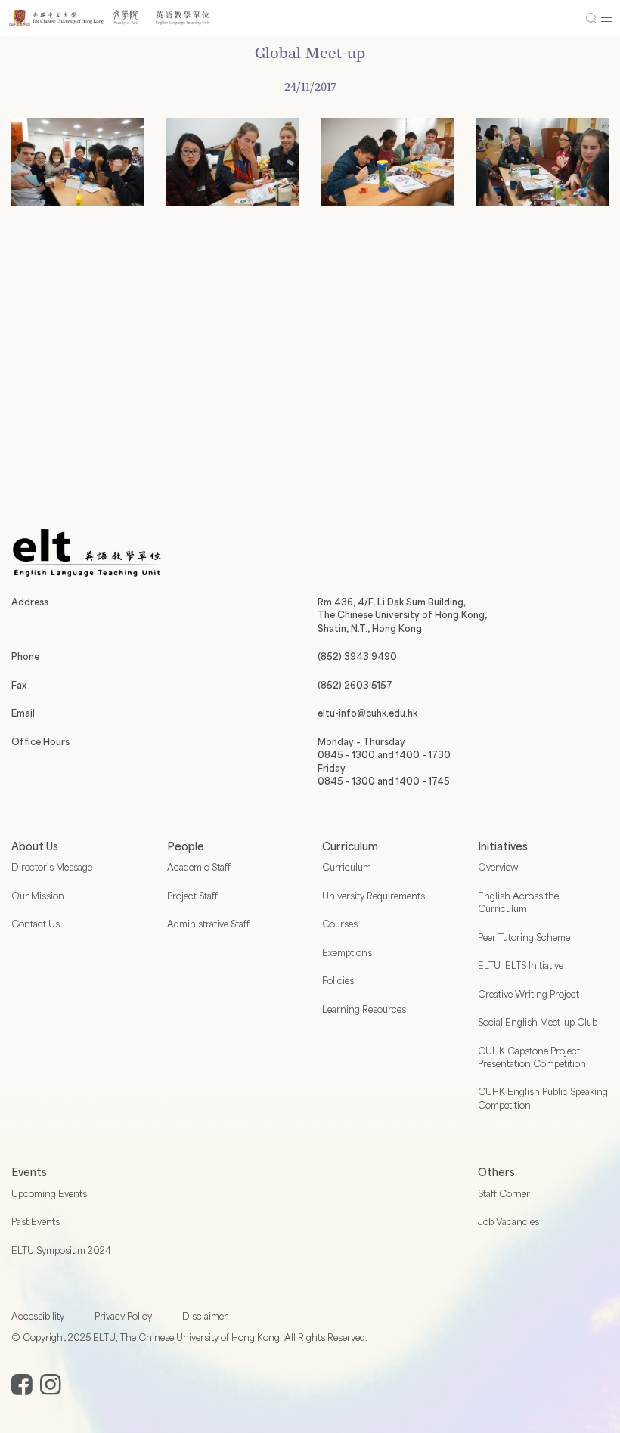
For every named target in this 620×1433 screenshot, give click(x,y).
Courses (340, 924)
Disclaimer (205, 1316)
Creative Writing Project (528, 994)
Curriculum (346, 867)
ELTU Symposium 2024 (61, 1250)
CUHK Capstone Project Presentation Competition (532, 1057)
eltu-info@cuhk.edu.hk (367, 713)
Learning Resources (364, 1009)
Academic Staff (199, 867)
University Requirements (373, 896)
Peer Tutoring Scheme (524, 937)
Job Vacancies (508, 1221)
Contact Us (35, 924)
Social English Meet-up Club (537, 1022)
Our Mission (37, 896)
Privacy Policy (123, 1316)
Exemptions (347, 952)
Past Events (35, 1221)
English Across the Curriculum (518, 902)
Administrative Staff (208, 924)
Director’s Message (51, 867)
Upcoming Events (49, 1193)
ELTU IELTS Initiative (520, 965)
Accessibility (37, 1316)
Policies (338, 980)
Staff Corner (504, 1193)
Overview (498, 867)
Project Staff (192, 896)
